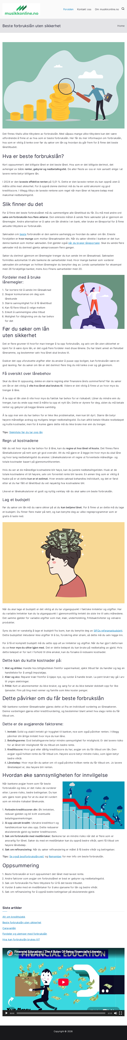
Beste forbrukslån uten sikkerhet (21, 922)
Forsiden (68, 9)
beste (23, 234)
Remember (55, 856)
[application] (63, 982)
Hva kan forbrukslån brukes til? (21, 939)
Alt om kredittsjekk (13, 916)
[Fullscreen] (120, 1013)
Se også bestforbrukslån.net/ (26, 856)
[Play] (6, 1013)
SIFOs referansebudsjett (108, 630)
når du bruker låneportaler (84, 242)
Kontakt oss (84, 9)
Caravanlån (9, 928)
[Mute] (115, 1013)
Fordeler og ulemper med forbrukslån (24, 933)
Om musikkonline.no (107, 9)
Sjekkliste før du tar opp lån (26, 432)
